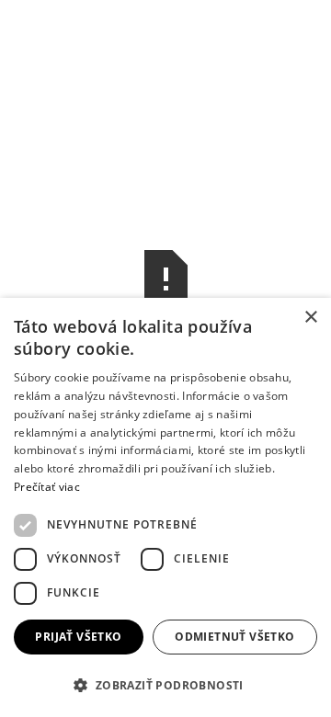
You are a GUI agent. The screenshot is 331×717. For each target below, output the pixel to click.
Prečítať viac (47, 487)
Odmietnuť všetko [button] (234, 636)
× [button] (310, 317)
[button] (165, 685)
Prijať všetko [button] (78, 636)
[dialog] (165, 507)
